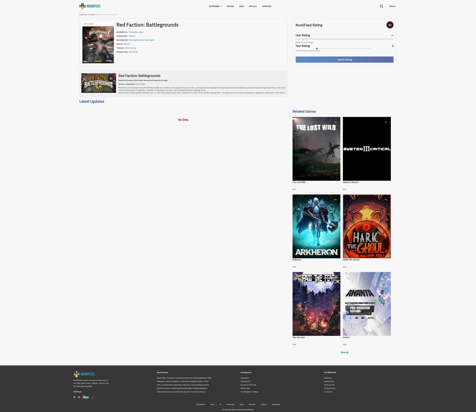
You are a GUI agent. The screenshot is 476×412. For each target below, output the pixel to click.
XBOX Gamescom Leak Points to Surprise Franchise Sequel (181, 391)
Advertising (328, 381)
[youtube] (79, 397)
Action (127, 48)
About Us (328, 378)
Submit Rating (344, 59)
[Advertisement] (345, 87)
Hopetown (244, 378)
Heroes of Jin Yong (248, 385)
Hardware (266, 6)
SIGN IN (392, 6)
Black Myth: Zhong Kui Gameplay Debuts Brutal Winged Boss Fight (184, 378)
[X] (74, 397)
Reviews (230, 6)
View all (344, 352)
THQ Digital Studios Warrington (142, 40)
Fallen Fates (245, 388)
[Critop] (93, 397)
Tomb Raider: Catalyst (249, 391)
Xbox (141, 32)
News (241, 6)
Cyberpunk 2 (245, 381)
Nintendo (231, 404)
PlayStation (133, 32)
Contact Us (328, 391)
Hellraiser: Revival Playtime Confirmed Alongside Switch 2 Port (182, 381)
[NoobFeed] (89, 6)
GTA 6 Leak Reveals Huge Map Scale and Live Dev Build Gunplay (183, 385)
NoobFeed (83, 14)
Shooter (127, 44)
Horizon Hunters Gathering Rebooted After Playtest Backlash (182, 388)
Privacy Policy (329, 388)
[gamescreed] (86, 397)
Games (92, 14)
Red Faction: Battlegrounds (139, 75)
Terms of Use (329, 385)
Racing (133, 48)
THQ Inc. (132, 36)
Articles (253, 6)
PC (221, 404)
